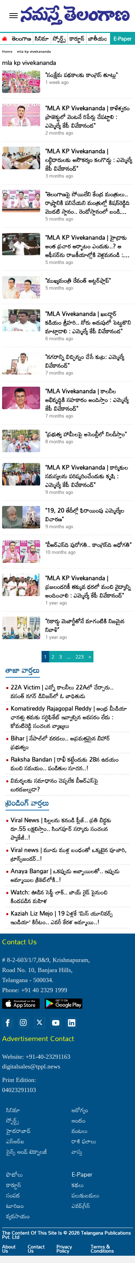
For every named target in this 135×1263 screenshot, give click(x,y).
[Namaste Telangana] (4, 38)
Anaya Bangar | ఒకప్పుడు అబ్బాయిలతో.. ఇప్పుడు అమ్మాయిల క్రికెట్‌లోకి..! (65, 875)
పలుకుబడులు (85, 1195)
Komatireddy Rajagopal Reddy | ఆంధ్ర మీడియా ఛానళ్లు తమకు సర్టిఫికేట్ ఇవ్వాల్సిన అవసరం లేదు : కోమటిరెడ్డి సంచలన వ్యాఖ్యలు (69, 717)
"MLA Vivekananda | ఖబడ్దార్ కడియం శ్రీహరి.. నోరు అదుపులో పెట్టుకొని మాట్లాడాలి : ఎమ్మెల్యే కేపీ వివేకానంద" (88, 322)
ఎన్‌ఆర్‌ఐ (15, 1141)
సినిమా (42, 38)
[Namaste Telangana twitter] (39, 1023)
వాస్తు (77, 1151)
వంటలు (80, 1130)
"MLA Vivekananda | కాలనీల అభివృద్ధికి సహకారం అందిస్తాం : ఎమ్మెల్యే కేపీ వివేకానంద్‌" (87, 399)
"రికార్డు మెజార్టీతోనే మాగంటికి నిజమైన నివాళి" (85, 625)
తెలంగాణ (21, 38)
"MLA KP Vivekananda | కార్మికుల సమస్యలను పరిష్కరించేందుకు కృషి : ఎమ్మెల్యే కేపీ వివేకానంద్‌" (86, 476)
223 (79, 656)
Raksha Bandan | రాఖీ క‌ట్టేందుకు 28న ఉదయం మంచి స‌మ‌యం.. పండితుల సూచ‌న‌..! (65, 764)
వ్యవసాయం (18, 1216)
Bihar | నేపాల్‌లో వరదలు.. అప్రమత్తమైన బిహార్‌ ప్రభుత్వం (60, 742)
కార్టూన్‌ (13, 1185)
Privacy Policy (64, 1248)
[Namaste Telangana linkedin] (72, 1023)
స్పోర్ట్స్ (59, 38)
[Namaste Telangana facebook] (7, 1023)
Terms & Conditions (102, 1248)
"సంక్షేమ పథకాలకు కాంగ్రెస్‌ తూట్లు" (81, 74)
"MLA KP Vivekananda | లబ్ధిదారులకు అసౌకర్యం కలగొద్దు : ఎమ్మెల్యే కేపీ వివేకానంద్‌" (88, 159)
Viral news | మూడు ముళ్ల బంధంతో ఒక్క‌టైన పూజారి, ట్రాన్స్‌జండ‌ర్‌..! (69, 854)
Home (7, 51)
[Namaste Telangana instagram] (23, 1023)
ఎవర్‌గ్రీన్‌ (81, 1205)
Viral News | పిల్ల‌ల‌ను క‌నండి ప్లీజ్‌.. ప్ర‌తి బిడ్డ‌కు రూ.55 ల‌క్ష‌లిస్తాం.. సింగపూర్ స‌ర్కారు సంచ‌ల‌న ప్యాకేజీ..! (61, 828)
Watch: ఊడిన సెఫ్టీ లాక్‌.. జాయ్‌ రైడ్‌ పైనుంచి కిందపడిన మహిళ (59, 896)
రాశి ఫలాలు (84, 1141)
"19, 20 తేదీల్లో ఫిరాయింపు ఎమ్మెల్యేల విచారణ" (84, 515)
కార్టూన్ (77, 38)
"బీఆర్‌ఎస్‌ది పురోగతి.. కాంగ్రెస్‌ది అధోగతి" (88, 544)
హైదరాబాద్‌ (18, 1130)
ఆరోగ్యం (80, 1110)
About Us (9, 1248)
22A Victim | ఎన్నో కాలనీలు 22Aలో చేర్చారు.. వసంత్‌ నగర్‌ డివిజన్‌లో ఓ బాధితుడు (62, 691)
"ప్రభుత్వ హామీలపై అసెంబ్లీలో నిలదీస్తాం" (86, 434)
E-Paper (123, 38)
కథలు (78, 1185)
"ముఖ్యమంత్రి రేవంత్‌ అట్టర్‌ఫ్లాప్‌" (78, 280)
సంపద (13, 1195)
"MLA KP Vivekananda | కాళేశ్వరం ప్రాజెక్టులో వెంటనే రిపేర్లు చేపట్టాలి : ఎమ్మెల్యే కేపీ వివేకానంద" (87, 116)
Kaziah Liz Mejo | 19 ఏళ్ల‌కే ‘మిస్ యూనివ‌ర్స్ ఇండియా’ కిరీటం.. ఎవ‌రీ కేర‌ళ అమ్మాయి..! (62, 918)
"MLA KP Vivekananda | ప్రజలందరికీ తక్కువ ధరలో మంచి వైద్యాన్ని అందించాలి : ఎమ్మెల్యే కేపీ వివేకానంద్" (88, 586)
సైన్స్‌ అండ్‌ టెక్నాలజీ (26, 1151)
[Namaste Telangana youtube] (56, 1023)
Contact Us (36, 1248)
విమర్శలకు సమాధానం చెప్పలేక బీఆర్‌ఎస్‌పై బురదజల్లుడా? (54, 785)
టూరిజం (15, 1205)
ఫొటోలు (14, 1174)
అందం (79, 1120)
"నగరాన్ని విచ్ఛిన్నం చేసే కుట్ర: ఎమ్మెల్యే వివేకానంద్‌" (84, 361)
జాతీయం (97, 38)
